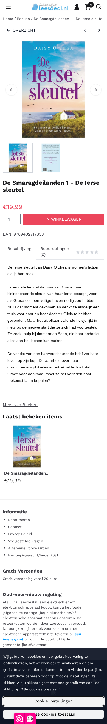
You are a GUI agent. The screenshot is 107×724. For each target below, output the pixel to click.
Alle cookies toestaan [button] (53, 714)
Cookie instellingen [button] (53, 701)
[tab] (19, 252)
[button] (8, 7)
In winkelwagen (64, 219)
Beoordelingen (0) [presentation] (54, 251)
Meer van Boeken (20, 404)
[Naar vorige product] (85, 30)
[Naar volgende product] (99, 30)
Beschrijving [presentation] (19, 248)
